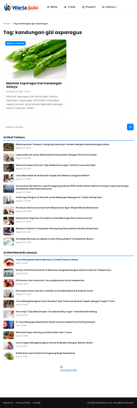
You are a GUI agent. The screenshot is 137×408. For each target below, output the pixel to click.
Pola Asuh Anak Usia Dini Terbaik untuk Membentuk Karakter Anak (54, 291)
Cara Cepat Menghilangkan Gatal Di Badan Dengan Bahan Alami (54, 342)
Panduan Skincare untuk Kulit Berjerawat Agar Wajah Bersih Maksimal (57, 207)
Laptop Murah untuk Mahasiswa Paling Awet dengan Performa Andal (56, 154)
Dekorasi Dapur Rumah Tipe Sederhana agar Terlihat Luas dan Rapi (56, 165)
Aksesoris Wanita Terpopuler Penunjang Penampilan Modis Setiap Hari (57, 228)
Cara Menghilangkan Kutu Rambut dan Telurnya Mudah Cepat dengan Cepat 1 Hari (65, 301)
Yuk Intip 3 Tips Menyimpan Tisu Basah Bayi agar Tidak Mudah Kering (56, 311)
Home (6, 23)
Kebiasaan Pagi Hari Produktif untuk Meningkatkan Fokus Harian (54, 218)
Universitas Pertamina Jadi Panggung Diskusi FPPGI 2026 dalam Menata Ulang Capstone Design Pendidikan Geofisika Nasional (72, 187)
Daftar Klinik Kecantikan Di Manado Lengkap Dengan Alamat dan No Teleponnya (63, 270)
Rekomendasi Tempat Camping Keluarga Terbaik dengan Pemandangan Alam (62, 144)
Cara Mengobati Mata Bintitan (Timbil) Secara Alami (47, 259)
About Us (8, 402)
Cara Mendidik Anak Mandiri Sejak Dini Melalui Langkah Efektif (52, 175)
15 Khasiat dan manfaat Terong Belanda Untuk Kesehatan (50, 280)
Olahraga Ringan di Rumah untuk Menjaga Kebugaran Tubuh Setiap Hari (59, 197)
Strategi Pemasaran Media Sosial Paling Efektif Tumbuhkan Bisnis (54, 239)
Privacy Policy (23, 402)
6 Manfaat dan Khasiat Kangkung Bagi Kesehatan (45, 353)
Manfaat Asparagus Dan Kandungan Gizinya (34, 85)
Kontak (37, 402)
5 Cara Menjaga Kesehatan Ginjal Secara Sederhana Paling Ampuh (55, 322)
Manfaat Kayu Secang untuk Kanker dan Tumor (44, 332)
